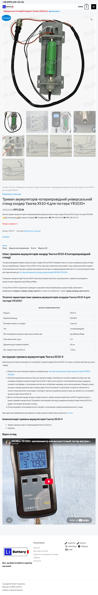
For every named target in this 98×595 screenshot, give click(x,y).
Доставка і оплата (40, 551)
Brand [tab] (33, 248)
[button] (92, 19)
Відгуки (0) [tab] (42, 248)
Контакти (37, 561)
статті (70, 413)
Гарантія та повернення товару (45, 554)
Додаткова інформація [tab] (19, 248)
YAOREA (5, 237)
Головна (5, 187)
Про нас (36, 548)
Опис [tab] (4, 248)
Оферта (36, 558)
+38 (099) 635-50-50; (13, 2)
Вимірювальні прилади (25, 187)
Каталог (12, 187)
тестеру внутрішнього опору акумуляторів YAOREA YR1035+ (43, 272)
